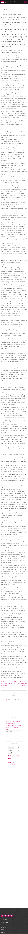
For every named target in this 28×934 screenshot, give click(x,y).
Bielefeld (3, 927)
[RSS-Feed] (2, 915)
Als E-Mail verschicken (13, 763)
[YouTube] (11, 915)
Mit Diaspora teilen (14, 755)
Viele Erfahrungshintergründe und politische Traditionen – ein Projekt (14, 727)
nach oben (13, 682)
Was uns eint (9, 731)
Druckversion (13, 758)
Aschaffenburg (5, 922)
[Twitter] (5, 915)
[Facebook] (8, 915)
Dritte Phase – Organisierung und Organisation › (22, 683)
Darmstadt (4, 932)
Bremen (3, 930)
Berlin (2, 925)
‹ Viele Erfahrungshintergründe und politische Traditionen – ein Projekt (6, 685)
